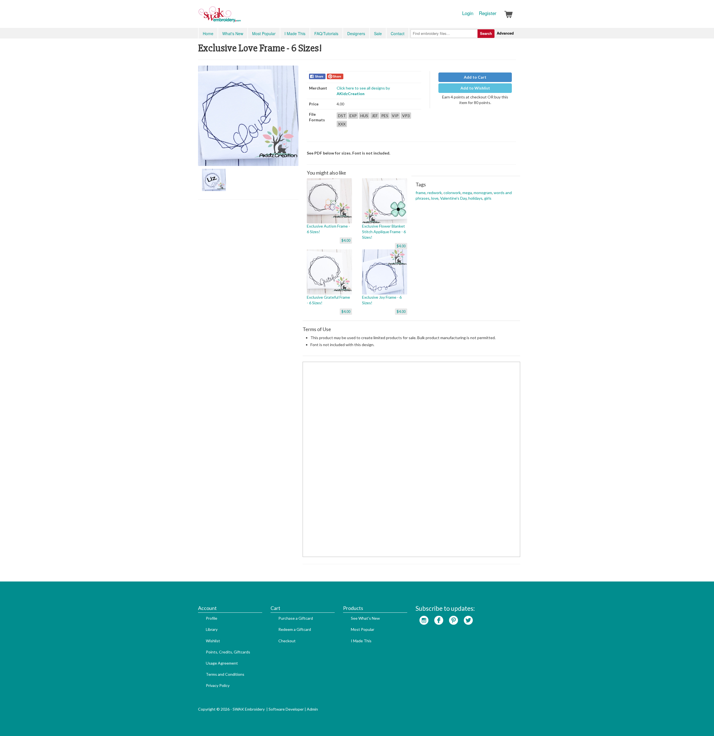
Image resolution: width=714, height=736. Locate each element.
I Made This (294, 33)
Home (208, 33)
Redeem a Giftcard (294, 629)
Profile (211, 618)
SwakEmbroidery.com (240, 17)
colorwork (452, 192)
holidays (475, 198)
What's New (232, 33)
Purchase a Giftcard (295, 618)
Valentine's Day (453, 198)
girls (487, 198)
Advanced (505, 33)
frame (421, 192)
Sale (378, 33)
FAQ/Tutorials (326, 33)
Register (487, 13)
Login (467, 13)
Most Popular (264, 33)
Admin (312, 709)
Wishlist (213, 640)
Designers (356, 33)
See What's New (365, 618)
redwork (434, 192)
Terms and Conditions (225, 674)
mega (467, 192)
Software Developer (286, 709)
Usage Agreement (222, 663)
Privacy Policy (218, 685)
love (434, 198)
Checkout (287, 640)
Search (486, 33)
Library (212, 629)
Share (319, 76)
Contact (397, 33)
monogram (483, 192)
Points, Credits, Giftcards (228, 652)
